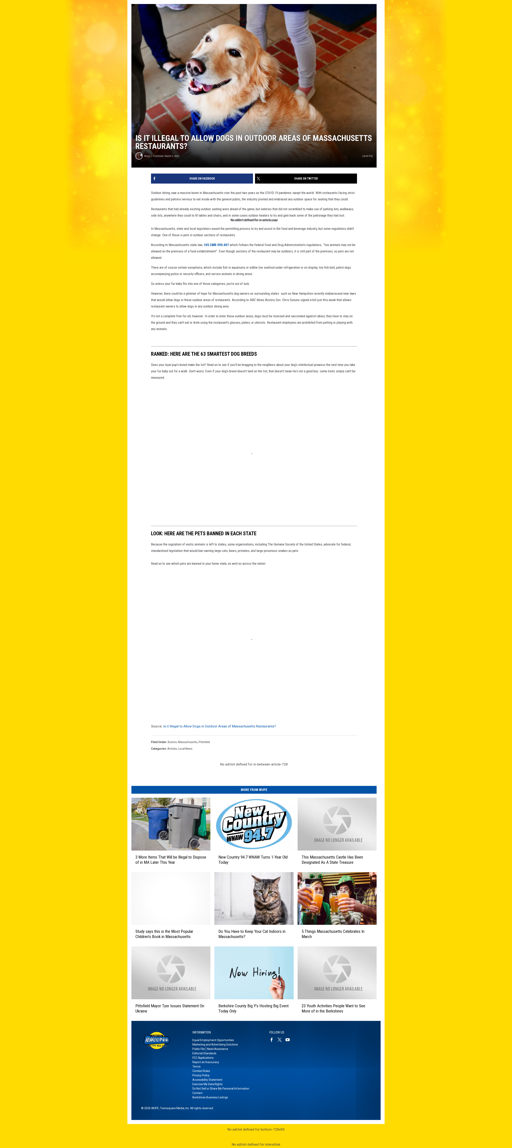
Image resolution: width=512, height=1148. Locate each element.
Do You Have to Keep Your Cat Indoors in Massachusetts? (251, 934)
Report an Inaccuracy (205, 1062)
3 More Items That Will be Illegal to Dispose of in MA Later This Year (170, 860)
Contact (197, 1093)
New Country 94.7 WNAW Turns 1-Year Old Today (253, 860)
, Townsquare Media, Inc (174, 1108)
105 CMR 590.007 (216, 245)
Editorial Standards (204, 1053)
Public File (198, 1049)
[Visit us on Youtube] (289, 1039)
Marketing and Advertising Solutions (215, 1044)
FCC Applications (203, 1057)
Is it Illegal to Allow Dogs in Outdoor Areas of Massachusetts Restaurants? (219, 726)
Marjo (147, 156)
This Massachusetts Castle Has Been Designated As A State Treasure (332, 860)
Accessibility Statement (207, 1079)
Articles (172, 748)
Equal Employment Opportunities (213, 1040)
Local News (185, 748)
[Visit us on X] (281, 1039)
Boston (172, 742)
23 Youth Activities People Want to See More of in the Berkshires (333, 1008)
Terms (196, 1066)
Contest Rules (201, 1071)
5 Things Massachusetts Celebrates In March (333, 934)
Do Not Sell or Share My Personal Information (220, 1088)
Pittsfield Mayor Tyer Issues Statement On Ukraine (169, 1008)
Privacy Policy (201, 1075)
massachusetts (187, 742)
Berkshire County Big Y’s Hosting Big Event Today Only (253, 1008)
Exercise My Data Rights (207, 1084)
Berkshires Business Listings (210, 1097)
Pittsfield (204, 742)
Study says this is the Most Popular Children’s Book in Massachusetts (164, 934)
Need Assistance (217, 1049)
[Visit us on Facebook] (273, 1039)
